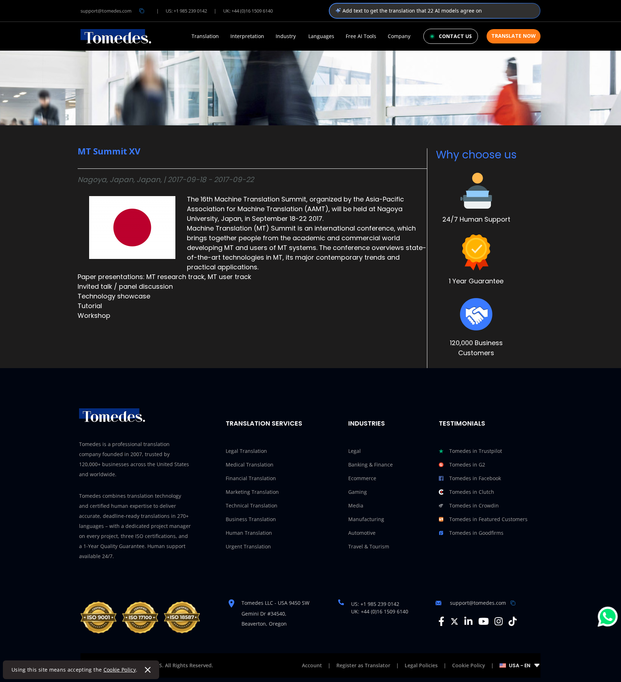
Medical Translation (249, 464)
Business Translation (251, 519)
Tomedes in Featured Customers (488, 519)
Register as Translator (363, 665)
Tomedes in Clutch (471, 491)
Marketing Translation (252, 491)
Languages (321, 36)
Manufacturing (366, 519)
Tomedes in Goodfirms (476, 532)
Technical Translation (251, 505)
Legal (354, 450)
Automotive (362, 532)
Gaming (357, 491)
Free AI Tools (361, 36)
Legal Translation (246, 450)
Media (355, 505)
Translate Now (513, 35)
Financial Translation (251, 478)
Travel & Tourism (368, 546)
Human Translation (249, 532)
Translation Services (264, 423)
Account (312, 665)
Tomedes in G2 (467, 464)
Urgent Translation (248, 546)
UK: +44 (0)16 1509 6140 (248, 11)
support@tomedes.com (106, 11)
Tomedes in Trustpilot (475, 450)
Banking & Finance (370, 464)
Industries (366, 423)
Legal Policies (421, 665)
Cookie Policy (120, 669)
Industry (286, 36)
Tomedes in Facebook (475, 478)
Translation (205, 36)
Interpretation (247, 36)
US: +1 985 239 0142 (186, 11)
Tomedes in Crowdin (474, 505)
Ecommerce (362, 478)
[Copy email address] (142, 11)
